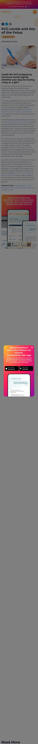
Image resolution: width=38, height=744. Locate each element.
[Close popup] (32, 347)
